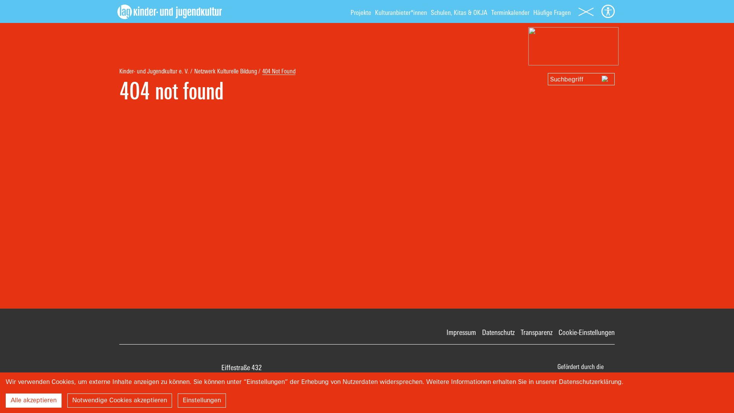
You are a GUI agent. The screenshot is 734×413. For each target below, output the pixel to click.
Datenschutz (498, 332)
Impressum (461, 332)
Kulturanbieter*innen (401, 12)
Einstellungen (202, 400)
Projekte (361, 12)
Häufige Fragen (552, 12)
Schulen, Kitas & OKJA (459, 12)
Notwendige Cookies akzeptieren (119, 400)
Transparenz (536, 332)
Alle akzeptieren (34, 400)
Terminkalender (510, 12)
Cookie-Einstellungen (587, 332)
